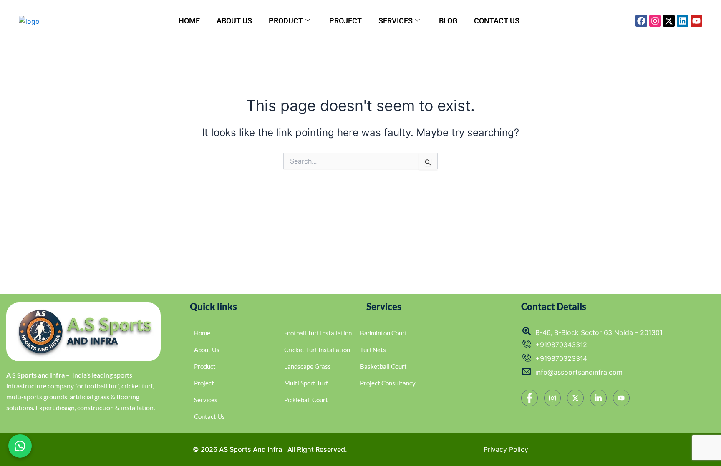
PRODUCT (286, 20)
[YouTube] (621, 398)
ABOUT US (234, 20)
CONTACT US (496, 20)
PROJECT (345, 20)
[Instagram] (552, 398)
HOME (189, 20)
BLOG (448, 20)
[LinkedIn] (598, 398)
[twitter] (575, 398)
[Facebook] (529, 398)
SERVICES (395, 20)
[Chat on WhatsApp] (20, 446)
